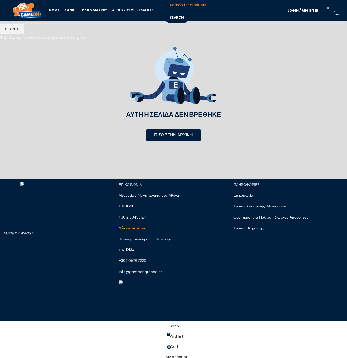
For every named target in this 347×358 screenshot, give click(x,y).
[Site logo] (27, 10)
